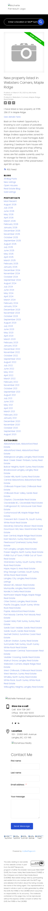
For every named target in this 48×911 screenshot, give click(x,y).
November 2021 (11, 385)
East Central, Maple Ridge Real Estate (23, 535)
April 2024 (8, 296)
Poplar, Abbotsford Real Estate (19, 611)
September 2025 (12, 240)
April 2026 (8, 217)
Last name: (16, 772)
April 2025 (8, 257)
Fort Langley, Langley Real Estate (20, 548)
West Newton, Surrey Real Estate (20, 673)
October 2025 (11, 237)
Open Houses (11, 185)
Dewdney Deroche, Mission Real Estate (23, 525)
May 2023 (8, 332)
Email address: (18, 784)
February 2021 (10, 414)
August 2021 (10, 395)
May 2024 (8, 293)
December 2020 (12, 421)
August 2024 (10, 283)
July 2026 (8, 207)
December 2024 (12, 270)
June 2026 (9, 211)
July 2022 (8, 365)
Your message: (18, 796)
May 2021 (8, 404)
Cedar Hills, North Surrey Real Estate (22, 476)
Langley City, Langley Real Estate (20, 578)
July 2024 (8, 286)
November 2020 (12, 424)
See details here (12, 116)
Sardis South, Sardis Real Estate (19, 631)
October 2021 (10, 388)
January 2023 (10, 345)
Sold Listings (10, 191)
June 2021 (8, 401)
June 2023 (9, 329)
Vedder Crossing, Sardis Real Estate (22, 657)
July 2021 (8, 398)
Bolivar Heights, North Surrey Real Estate (24, 466)
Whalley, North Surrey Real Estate (20, 676)
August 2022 (10, 362)
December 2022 (12, 349)
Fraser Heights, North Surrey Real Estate (23, 552)
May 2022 (8, 372)
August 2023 (10, 322)
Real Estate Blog (12, 188)
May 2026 (8, 214)
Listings (7, 581)
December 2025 (12, 230)
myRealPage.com (28, 851)
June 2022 (9, 368)
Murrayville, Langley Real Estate (19, 588)
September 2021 (12, 391)
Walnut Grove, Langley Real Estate (21, 660)
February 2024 (11, 303)
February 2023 (11, 342)
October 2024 (11, 276)
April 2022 (8, 375)
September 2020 (12, 431)
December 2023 (12, 309)
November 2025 (12, 234)
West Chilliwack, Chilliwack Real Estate (23, 670)
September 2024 (12, 280)
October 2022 (11, 355)
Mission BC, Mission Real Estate (19, 584)
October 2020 (11, 427)
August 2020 (10, 434)
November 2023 (12, 312)
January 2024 (10, 306)
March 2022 (9, 378)
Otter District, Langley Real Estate (20, 601)
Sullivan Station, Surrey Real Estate (21, 640)
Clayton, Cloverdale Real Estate (20, 499)
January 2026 (10, 227)
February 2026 (11, 224)
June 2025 (9, 250)
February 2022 (11, 381)
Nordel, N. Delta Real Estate (17, 591)
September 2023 (12, 319)
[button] (12, 723)
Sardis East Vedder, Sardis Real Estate (23, 627)
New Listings (10, 182)
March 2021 (9, 411)
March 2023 (9, 339)
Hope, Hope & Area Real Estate (19, 568)
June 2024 (9, 289)
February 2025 (11, 263)
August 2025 (10, 243)
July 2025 (8, 247)
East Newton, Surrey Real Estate (20, 539)
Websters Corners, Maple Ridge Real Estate (22, 98)
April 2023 (8, 335)
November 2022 (12, 352)
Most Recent (10, 201)
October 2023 (11, 316)
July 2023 (8, 326)
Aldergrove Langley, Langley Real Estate (24, 456)
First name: (16, 760)
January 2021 (10, 417)
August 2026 (10, 204)
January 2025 (10, 266)
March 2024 (9, 299)
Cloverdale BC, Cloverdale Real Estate (23, 502)
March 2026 (10, 220)
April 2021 (8, 408)
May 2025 (8, 253)
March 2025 (10, 260)
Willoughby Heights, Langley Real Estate (24, 686)
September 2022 (12, 358)
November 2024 (12, 273)
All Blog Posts (10, 178)
